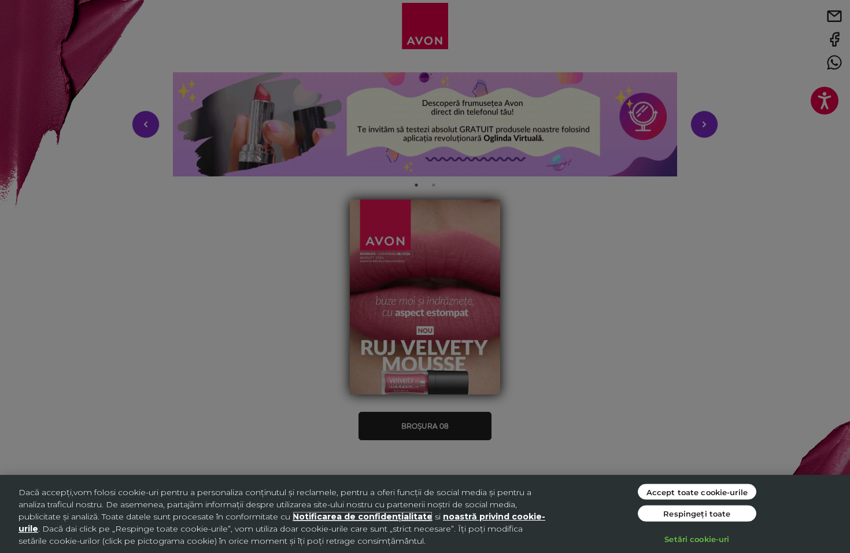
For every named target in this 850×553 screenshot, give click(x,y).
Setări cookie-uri (696, 538)
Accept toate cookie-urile (697, 491)
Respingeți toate (696, 513)
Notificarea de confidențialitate (363, 516)
